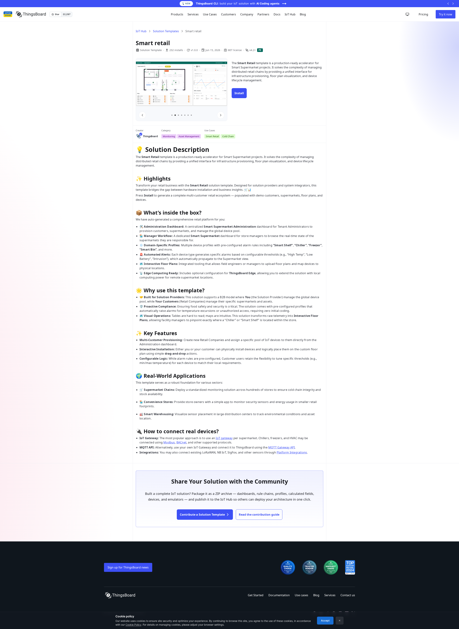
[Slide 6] (188, 115)
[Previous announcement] (448, 3)
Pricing (423, 14)
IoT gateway (224, 438)
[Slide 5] (184, 115)
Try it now (445, 14)
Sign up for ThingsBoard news (128, 567)
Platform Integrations (292, 452)
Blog (303, 14)
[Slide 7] (191, 115)
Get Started (255, 595)
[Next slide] (220, 115)
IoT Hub (290, 14)
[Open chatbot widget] (453, 620)
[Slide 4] (181, 115)
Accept (325, 620)
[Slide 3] (178, 115)
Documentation (279, 595)
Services (329, 595)
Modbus (169, 442)
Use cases (301, 595)
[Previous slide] (142, 115)
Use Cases (210, 14)
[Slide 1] (171, 115)
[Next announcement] (453, 3)
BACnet (181, 442)
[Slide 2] (175, 115)
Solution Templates (166, 31)
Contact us (347, 595)
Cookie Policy (133, 624)
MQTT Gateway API (281, 447)
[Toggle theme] (407, 14)
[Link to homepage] (31, 14)
